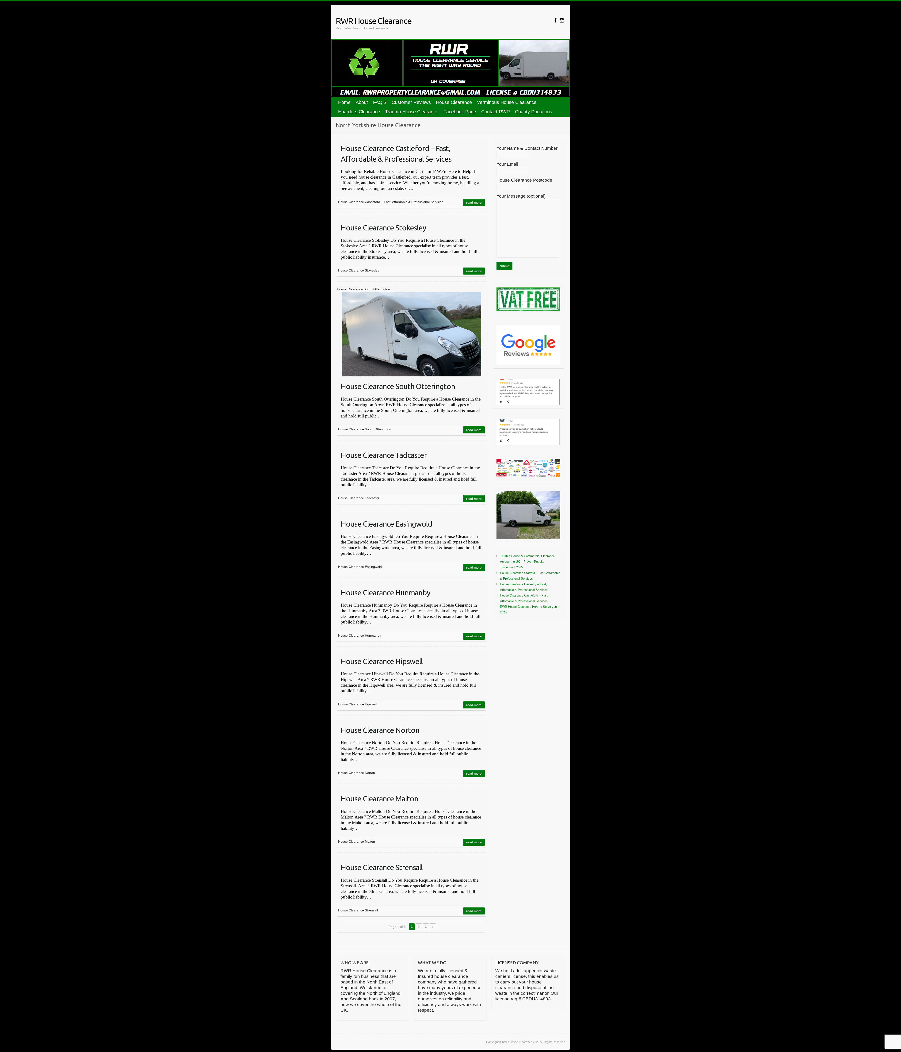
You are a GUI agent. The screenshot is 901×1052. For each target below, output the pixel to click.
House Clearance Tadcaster (384, 455)
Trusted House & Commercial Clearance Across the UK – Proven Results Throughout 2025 (527, 561)
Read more (474, 202)
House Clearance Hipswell (382, 661)
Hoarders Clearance (359, 111)
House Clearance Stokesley (383, 227)
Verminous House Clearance (506, 102)
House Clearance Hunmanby (385, 592)
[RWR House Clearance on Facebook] (555, 20)
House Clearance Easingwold (386, 524)
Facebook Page (459, 111)
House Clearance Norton (380, 730)
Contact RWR (495, 111)
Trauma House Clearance (411, 111)
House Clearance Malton (379, 798)
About (362, 102)
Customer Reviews (411, 102)
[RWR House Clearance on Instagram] (562, 20)
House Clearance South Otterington (398, 386)
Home (344, 102)
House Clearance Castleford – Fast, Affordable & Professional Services (396, 153)
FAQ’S (379, 102)
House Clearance (454, 102)
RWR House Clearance (373, 21)
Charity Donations (533, 111)
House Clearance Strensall (382, 867)
